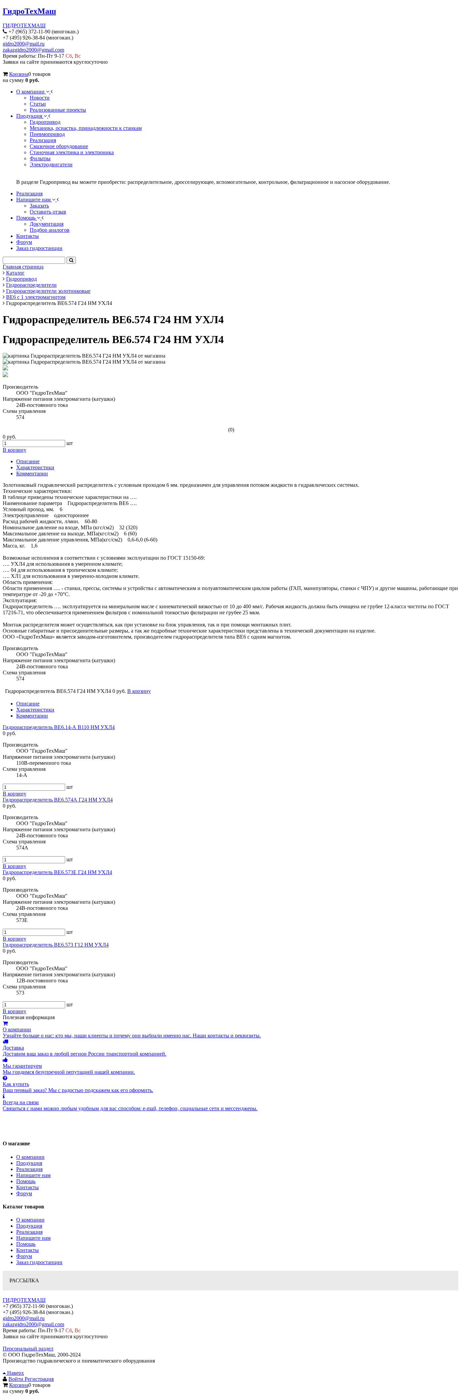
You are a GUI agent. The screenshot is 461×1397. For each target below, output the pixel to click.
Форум (24, 1193)
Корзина (18, 74)
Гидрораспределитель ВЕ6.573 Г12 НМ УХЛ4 (56, 945)
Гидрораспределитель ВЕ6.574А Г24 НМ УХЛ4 (58, 800)
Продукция (29, 1163)
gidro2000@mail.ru (24, 44)
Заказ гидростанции (39, 1262)
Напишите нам (33, 1175)
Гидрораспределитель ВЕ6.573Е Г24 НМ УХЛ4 (57, 872)
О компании (30, 1157)
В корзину (14, 794)
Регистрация (39, 1379)
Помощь (25, 1181)
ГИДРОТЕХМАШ (24, 25)
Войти (16, 1379)
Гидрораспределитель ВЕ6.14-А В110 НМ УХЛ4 (59, 727)
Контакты (27, 1187)
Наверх (15, 1373)
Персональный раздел (28, 1348)
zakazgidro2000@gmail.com (33, 50)
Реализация (29, 1169)
